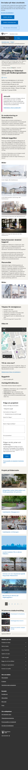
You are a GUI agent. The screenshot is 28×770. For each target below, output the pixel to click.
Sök (8, 38)
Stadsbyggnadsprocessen (17, 620)
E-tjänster (4, 681)
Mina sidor (4, 701)
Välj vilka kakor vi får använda (10, 27)
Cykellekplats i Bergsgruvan (11, 512)
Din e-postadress (7, 435)
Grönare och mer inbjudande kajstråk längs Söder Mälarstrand (14, 574)
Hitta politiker (5, 698)
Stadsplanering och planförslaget (13, 414)
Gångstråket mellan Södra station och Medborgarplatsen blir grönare (14, 491)
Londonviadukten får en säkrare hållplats (12, 553)
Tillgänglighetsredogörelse (8, 718)
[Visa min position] (4, 356)
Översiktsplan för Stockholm (17, 614)
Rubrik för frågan (7, 417)
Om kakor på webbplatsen (7, 12)
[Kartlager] (4, 329)
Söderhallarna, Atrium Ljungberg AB (12, 107)
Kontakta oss (5, 694)
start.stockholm (5, 735)
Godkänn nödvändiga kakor (9, 22)
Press (3, 705)
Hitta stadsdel (5, 677)
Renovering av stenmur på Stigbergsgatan (10, 596)
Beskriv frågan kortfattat (9, 423)
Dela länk (5, 77)
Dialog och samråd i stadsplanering (18, 628)
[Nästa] (21, 603)
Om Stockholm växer (6, 714)
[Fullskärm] (23, 329)
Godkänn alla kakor (7, 17)
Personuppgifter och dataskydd (9, 722)
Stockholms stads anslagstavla (9, 685)
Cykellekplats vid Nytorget (10, 532)
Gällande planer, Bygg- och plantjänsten (11, 372)
